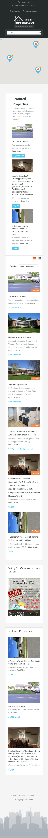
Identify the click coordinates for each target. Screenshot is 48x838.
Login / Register (31, 11)
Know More (16, 151)
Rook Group (28, 800)
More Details (30, 303)
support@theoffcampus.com (24, 5)
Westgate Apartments (17, 384)
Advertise (16, 11)
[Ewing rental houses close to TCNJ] (24, 597)
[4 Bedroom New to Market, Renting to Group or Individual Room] (22, 215)
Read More (21, 670)
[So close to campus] (22, 131)
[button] (12, 62)
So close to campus (20, 141)
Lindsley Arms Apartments (19, 337)
